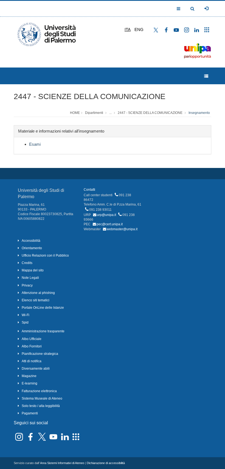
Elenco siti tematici (35, 300)
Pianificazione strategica (40, 354)
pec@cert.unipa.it (110, 224)
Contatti (89, 190)
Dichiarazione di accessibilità (106, 463)
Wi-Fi (25, 315)
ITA (128, 29)
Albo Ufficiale (31, 339)
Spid (25, 322)
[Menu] (206, 76)
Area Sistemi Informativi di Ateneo (62, 463)
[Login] (206, 8)
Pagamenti (30, 413)
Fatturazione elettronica (39, 391)
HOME (75, 113)
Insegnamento (199, 113)
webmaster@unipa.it (122, 229)
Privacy (27, 285)
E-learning (29, 383)
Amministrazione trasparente (43, 331)
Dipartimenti (94, 113)
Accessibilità (31, 241)
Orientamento (32, 248)
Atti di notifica (31, 361)
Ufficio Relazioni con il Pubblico (45, 255)
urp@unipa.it (106, 215)
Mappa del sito (33, 270)
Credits (27, 263)
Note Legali (30, 278)
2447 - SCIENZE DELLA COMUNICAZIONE (89, 96)
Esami (35, 144)
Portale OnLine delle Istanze (43, 308)
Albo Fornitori (32, 346)
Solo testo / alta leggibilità (41, 406)
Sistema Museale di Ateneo (42, 398)
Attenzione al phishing (38, 293)
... (110, 113)
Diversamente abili (36, 368)
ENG (139, 29)
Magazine (29, 376)
